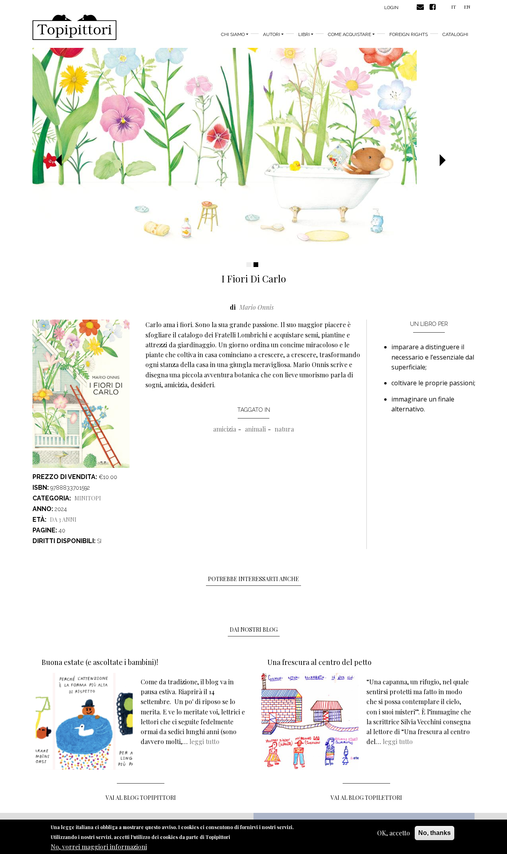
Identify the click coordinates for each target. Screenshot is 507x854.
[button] (61, 160)
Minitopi (87, 498)
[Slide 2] (256, 264)
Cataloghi (455, 34)
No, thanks (434, 832)
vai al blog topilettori (366, 797)
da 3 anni (63, 519)
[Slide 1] (248, 264)
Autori (271, 34)
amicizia (224, 429)
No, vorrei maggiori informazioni (99, 846)
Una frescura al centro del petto (319, 662)
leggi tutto (204, 741)
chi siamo (233, 34)
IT (453, 7)
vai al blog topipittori (141, 797)
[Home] (74, 27)
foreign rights (408, 34)
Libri (304, 34)
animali (255, 429)
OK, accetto (393, 833)
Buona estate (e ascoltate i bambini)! (100, 662)
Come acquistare (349, 34)
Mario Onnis (256, 307)
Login (391, 7)
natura (284, 429)
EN (467, 7)
